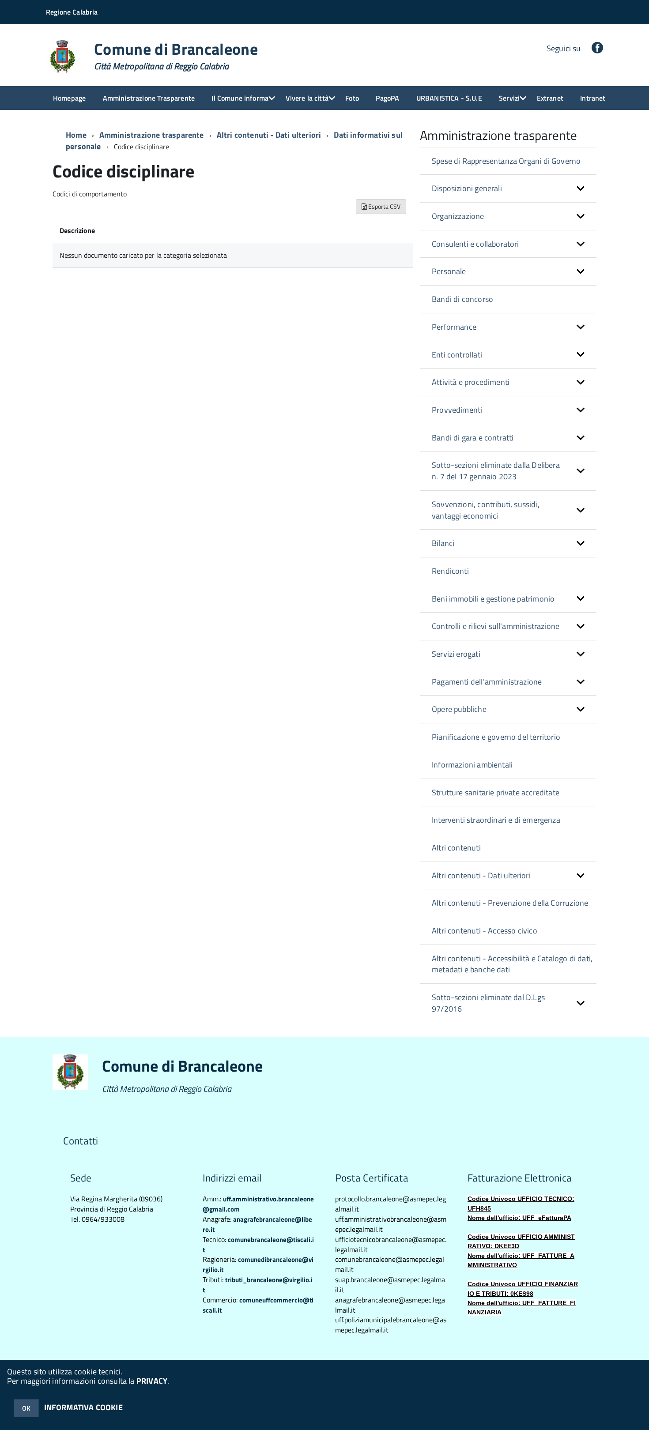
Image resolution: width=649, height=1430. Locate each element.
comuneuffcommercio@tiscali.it (258, 1305)
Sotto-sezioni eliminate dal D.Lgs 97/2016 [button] (488, 1003)
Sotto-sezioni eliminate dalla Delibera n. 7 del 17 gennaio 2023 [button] (496, 470)
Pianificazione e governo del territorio (496, 737)
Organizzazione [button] (458, 216)
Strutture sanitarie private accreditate (495, 792)
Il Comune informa (239, 98)
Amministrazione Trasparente (149, 98)
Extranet (550, 98)
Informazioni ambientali (472, 765)
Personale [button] (449, 271)
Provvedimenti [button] (457, 410)
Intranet (592, 98)
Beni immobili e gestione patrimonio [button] (493, 599)
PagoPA (387, 98)
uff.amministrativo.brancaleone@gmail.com (258, 1204)
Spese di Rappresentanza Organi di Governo (506, 161)
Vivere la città (307, 98)
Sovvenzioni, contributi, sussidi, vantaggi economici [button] (486, 510)
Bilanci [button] (443, 543)
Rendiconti (450, 571)
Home (76, 135)
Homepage (69, 98)
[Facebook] (597, 48)
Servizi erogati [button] (456, 654)
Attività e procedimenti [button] (470, 382)
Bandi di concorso (462, 299)
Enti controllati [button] (457, 355)
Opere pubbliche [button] (459, 709)
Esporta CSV (383, 206)
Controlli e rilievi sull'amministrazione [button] (495, 626)
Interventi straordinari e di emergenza (496, 820)
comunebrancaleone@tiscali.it (258, 1244)
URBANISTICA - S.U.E (449, 98)
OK (26, 1408)
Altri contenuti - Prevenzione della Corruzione (510, 903)
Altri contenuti (456, 848)
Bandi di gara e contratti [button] (473, 438)
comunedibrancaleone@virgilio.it (258, 1264)
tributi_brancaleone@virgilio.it (258, 1285)
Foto (352, 98)
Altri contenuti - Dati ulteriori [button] (481, 875)
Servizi (509, 98)
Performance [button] (454, 327)
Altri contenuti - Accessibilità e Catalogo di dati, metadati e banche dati (512, 964)
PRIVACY (151, 1381)
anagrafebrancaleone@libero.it (257, 1224)
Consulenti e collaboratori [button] (475, 244)
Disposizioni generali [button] (467, 188)
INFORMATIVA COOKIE (83, 1407)
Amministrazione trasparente (151, 135)
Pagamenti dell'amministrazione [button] (487, 682)
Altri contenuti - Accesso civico (484, 931)
